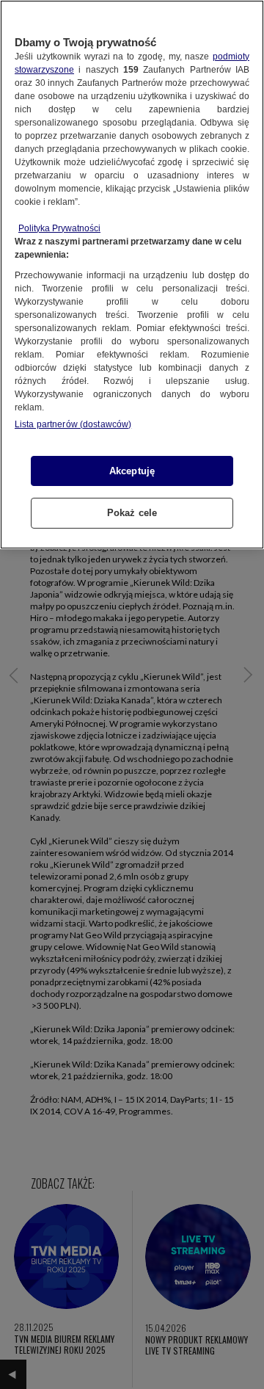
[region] (132, 274)
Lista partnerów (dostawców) (73, 424)
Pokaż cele (132, 512)
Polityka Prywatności (59, 228)
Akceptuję (132, 470)
